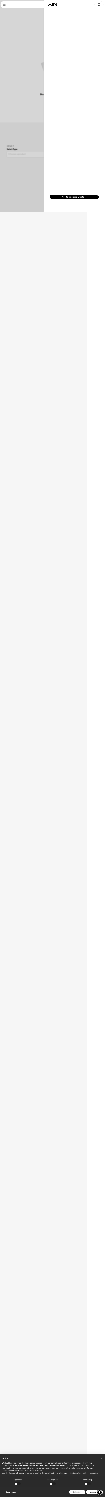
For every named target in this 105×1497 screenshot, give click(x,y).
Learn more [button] (11, 1492)
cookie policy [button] (88, 1465)
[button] (99, 1492)
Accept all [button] (94, 1492)
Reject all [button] (77, 1492)
